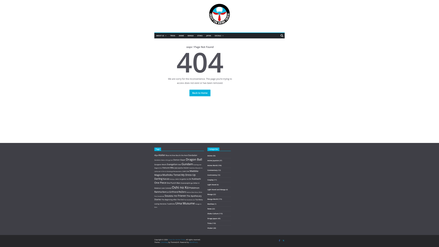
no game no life (185, 179)
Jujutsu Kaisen (183, 168)
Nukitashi (196, 178)
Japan (208, 36)
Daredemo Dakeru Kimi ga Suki (163, 160)
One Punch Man (173, 183)
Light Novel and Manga (216, 189)
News (209, 209)
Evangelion (172, 164)
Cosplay (210, 180)
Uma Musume (185, 203)
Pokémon (194, 187)
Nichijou (172, 179)
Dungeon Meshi (160, 164)
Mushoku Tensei (171, 174)
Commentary (212, 170)
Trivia (172, 36)
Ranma (158, 191)
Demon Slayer (179, 160)
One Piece (160, 182)
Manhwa (210, 204)
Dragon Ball (194, 159)
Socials (218, 36)
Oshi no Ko (180, 187)
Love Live (185, 171)
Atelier (161, 155)
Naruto (166, 178)
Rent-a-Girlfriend (170, 192)
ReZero (182, 191)
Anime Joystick (213, 160)
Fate (179, 164)
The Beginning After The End (173, 200)
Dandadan (192, 155)
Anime (181, 36)
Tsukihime (171, 204)
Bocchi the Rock (182, 155)
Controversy (212, 175)
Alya (156, 155)
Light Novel (211, 185)
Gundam (187, 164)
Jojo (176, 168)
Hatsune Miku (168, 167)
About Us (160, 36)
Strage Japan (212, 218)
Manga (191, 36)
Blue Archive (170, 155)
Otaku (200, 36)
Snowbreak (160, 196)
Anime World (212, 165)
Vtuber (210, 228)
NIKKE (177, 179)
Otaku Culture (212, 213)
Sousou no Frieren (175, 195)
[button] (165, 35)
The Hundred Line (189, 200)
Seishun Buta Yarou (192, 192)
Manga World (212, 199)
